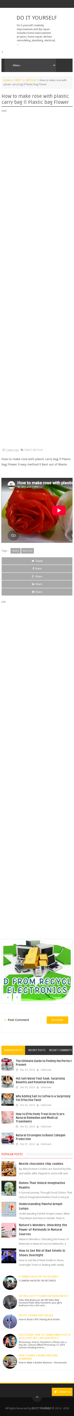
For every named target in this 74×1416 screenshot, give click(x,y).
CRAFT (18, 80)
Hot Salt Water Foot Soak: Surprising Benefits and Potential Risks (40, 1080)
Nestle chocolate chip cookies (41, 1164)
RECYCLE (31, 80)
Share (38, 568)
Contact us (64, 1391)
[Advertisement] (37, 280)
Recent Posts (37, 1050)
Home (6, 80)
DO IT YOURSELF (36, 18)
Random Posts (13, 1050)
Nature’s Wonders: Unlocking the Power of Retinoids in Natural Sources (43, 1229)
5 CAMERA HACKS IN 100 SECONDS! (38, 1276)
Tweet (39, 560)
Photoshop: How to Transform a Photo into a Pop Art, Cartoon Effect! (45, 1336)
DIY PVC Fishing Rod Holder (36, 1315)
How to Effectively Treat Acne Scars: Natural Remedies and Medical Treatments (40, 1117)
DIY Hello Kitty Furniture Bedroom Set (43, 1296)
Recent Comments (60, 1050)
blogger (57, 1020)
